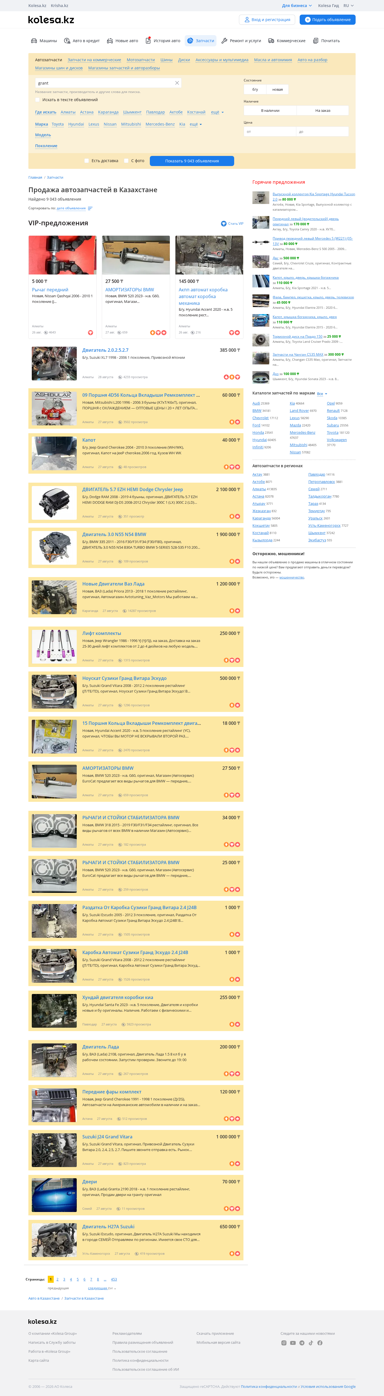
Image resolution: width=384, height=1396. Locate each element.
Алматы (259, 488)
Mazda (295, 425)
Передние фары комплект (111, 1092)
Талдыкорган (319, 496)
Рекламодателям (127, 1333)
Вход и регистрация (271, 19)
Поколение (46, 145)
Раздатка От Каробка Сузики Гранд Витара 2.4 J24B (139, 907)
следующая (98, 1288)
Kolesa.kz (37, 5)
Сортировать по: (42, 208)
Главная (35, 177)
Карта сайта (38, 1360)
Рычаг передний (50, 290)
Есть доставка (105, 160)
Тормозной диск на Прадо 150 (297, 336)
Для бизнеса (294, 5)
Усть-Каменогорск (324, 525)
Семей (314, 488)
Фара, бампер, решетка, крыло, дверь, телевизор (313, 297)
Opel (331, 403)
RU (346, 5)
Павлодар (316, 474)
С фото (137, 160)
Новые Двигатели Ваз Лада (113, 584)
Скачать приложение (215, 1333)
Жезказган (261, 510)
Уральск (315, 518)
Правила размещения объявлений (142, 1342)
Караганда (261, 518)
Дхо (276, 373)
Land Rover (299, 410)
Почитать (330, 40)
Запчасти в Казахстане (84, 1298)
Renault (333, 410)
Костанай (260, 532)
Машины (48, 40)
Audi (256, 403)
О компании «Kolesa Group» (52, 1333)
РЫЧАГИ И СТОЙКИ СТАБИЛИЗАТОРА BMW (130, 817)
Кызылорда (262, 539)
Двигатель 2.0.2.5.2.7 (105, 350)
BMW (256, 410)
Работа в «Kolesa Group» (49, 1351)
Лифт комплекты (101, 633)
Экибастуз (317, 539)
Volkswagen (337, 439)
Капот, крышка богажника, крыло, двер (305, 316)
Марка (41, 124)
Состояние (253, 80)
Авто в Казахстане (44, 1298)
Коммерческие (291, 40)
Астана (258, 496)
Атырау (258, 503)
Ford (256, 425)
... (105, 1279)
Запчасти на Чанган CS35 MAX (298, 354)
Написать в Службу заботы (52, 1342)
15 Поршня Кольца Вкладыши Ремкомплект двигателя (144, 723)
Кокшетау (261, 525)
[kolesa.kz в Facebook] (320, 1343)
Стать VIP (235, 223)
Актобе (258, 481)
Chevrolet (260, 417)
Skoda (332, 417)
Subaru (333, 425)
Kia (292, 403)
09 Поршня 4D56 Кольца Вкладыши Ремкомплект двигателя (151, 395)
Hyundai (259, 439)
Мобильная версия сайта (218, 1342)
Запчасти (55, 177)
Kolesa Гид (328, 5)
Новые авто (127, 40)
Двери (89, 1182)
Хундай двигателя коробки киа (117, 997)
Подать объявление (331, 19)
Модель (43, 134)
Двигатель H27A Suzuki (108, 1227)
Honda (258, 432)
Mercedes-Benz (302, 432)
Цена (248, 122)
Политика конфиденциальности (140, 1360)
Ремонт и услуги (245, 40)
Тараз (313, 503)
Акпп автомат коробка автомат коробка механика (203, 296)
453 (114, 1279)
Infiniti (257, 447)
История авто (167, 40)
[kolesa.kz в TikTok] (311, 1343)
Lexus (295, 417)
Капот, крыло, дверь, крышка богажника (306, 277)
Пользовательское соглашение (139, 1351)
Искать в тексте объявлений (70, 99)
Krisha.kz (59, 5)
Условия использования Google (328, 1386)
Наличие (251, 101)
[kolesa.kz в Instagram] (284, 1343)
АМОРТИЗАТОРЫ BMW (129, 290)
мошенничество (291, 577)
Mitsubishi (298, 444)
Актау (257, 474)
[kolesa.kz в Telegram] (302, 1343)
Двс (276, 258)
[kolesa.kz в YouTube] (293, 1343)
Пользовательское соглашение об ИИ (145, 1369)
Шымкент (317, 532)
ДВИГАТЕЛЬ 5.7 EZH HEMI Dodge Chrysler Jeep (132, 489)
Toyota (332, 432)
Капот (89, 440)
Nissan (295, 452)
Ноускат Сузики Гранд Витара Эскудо (124, 678)
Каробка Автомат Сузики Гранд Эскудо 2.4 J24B (135, 952)
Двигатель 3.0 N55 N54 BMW (114, 534)
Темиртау (316, 510)
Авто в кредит (86, 40)
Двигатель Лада (100, 1047)
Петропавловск (321, 481)
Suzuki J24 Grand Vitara (107, 1137)
